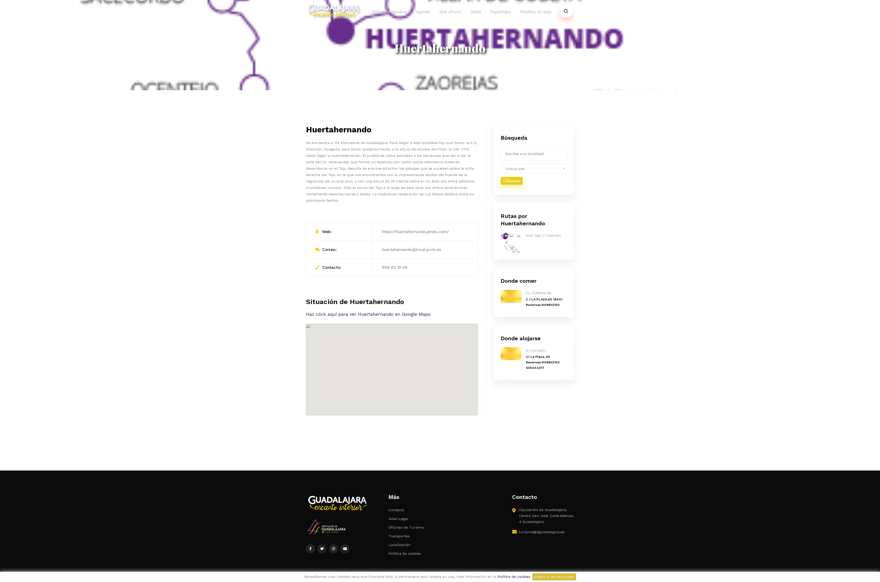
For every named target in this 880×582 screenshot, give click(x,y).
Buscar (513, 181)
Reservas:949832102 (543, 305)
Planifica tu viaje (535, 11)
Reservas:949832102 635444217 (543, 365)
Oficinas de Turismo (406, 527)
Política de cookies (514, 576)
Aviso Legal (398, 519)
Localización (399, 545)
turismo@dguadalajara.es (541, 532)
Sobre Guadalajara (389, 11)
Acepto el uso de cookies (554, 577)
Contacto (396, 510)
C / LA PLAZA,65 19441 (544, 299)
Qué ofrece (450, 11)
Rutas (475, 11)
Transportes (399, 536)
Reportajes (500, 11)
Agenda (423, 11)
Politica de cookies (404, 553)
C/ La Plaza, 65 (538, 357)
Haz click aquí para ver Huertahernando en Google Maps (368, 314)
